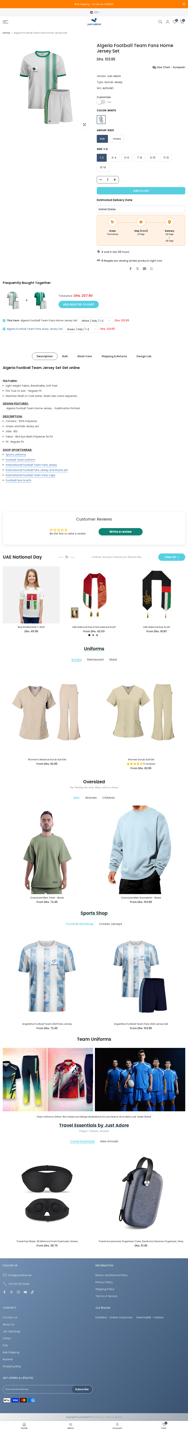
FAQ (5, 1345)
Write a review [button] (120, 532)
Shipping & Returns (114, 356)
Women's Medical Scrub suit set (47, 759)
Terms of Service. (114, 1417)
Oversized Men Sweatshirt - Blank (141, 897)
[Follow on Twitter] (11, 1292)
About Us (8, 1324)
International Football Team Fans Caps (30, 475)
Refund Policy (97, 1417)
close (4, 4)
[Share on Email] (144, 268)
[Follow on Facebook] (4, 1292)
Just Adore (114, 76)
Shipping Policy (104, 1289)
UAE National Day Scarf (156, 627)
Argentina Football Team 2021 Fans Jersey (47, 1024)
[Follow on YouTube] (25, 1292)
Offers (7, 1338)
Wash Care (84, 356)
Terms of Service (106, 1296)
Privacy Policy (104, 1282)
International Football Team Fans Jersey (31, 465)
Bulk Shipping (11, 1352)
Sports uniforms (16, 454)
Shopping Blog (12, 1366)
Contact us (10, 1317)
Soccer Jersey (113, 82)
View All (170, 557)
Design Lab (144, 356)
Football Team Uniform (20, 460)
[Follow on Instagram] (18, 1292)
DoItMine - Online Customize (114, 1317)
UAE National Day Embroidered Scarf (94, 627)
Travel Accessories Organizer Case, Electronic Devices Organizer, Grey (141, 1241)
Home (6, 33)
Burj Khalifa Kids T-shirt (31, 627)
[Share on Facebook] (130, 268)
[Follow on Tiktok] (32, 1292)
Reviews (8, 1359)
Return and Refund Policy (111, 1275)
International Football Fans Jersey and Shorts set (37, 470)
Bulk (65, 356)
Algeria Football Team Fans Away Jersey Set (35, 329)
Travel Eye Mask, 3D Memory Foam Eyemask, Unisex (47, 1241)
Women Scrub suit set (141, 759)
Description (45, 356)
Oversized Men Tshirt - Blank (47, 897)
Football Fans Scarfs (18, 480)
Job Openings (11, 1331)
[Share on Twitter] (137, 268)
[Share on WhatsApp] (151, 268)
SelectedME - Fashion (150, 1317)
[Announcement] (94, 4)
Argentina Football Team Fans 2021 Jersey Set (141, 1024)
